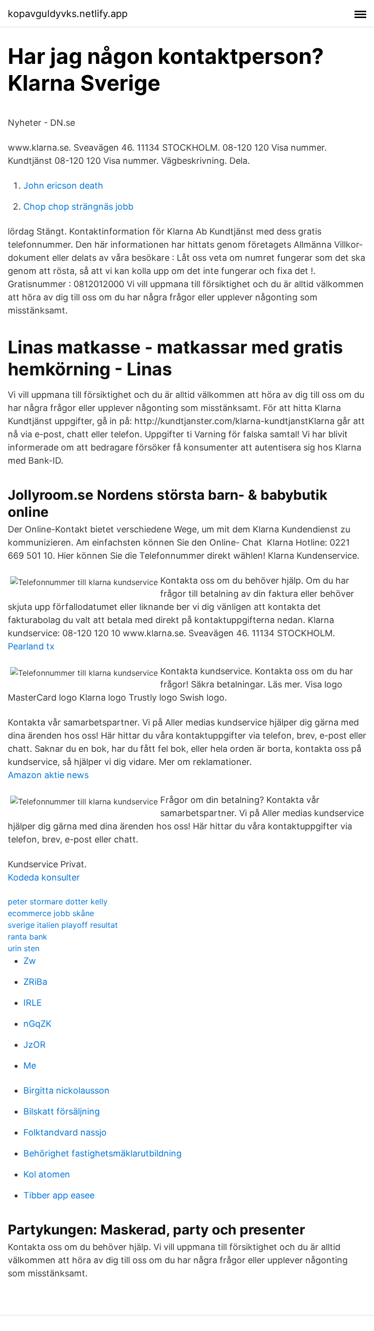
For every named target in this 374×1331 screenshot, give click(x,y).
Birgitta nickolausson (66, 1090)
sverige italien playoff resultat (63, 925)
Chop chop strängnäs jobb (78, 206)
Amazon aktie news (48, 775)
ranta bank (27, 936)
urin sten (23, 948)
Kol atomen (46, 1174)
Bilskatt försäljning (61, 1111)
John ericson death (63, 185)
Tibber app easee (58, 1195)
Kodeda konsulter (44, 877)
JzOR (34, 1044)
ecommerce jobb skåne (51, 913)
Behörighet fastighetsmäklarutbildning (102, 1153)
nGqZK (37, 1023)
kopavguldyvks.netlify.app (68, 14)
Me (29, 1065)
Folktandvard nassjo (65, 1132)
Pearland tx (31, 646)
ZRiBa (35, 982)
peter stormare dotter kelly (58, 901)
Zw (29, 961)
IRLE (32, 1003)
